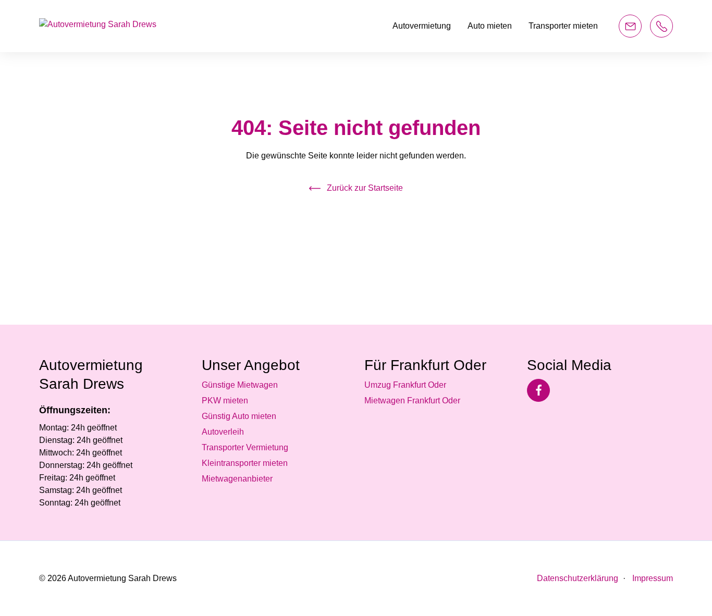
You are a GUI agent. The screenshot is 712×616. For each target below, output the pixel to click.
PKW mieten (225, 400)
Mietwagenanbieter (237, 478)
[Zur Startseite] (97, 26)
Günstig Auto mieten (239, 416)
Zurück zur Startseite (365, 187)
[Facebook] (538, 390)
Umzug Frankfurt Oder (405, 384)
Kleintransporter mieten (245, 463)
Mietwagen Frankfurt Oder (412, 400)
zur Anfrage (630, 26)
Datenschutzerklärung (577, 578)
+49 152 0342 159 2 (661, 26)
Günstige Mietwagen (240, 384)
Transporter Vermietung (245, 447)
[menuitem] (421, 26)
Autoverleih (223, 431)
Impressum (651, 578)
